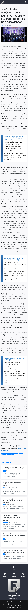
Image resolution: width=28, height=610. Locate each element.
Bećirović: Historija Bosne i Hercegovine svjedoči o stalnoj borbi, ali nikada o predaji (13, 258)
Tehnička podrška (9, 605)
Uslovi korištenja (19, 605)
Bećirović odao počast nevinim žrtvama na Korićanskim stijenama (13, 551)
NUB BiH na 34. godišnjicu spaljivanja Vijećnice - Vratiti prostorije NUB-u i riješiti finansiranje (11, 518)
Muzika (4, 470)
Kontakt (19, 607)
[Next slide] (25, 36)
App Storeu (4, 450)
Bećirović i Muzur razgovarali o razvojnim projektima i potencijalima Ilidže (14, 535)
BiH (2, 25)
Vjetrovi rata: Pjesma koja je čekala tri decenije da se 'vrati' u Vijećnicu (13, 468)
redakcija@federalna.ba (14, 598)
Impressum (5, 604)
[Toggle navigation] (25, 2)
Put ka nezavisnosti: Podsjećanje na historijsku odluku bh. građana (14, 359)
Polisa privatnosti (11, 607)
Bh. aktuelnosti (5, 487)
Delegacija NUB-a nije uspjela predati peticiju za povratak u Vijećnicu (12, 484)
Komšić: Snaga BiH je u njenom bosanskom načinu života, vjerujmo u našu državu (14, 138)
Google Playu (22, 448)
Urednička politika (21, 604)
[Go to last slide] (3, 36)
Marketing (12, 604)
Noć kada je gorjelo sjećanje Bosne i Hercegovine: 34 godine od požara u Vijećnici (14, 500)
